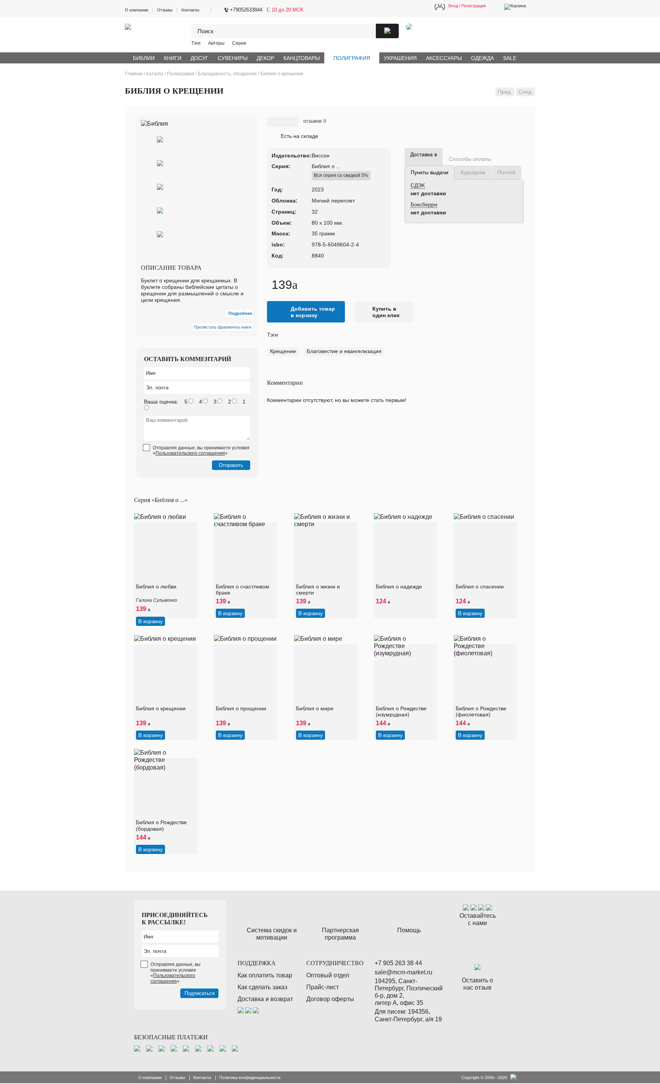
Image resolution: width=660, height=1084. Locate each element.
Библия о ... (326, 166)
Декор (265, 58)
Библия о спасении (480, 586)
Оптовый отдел (327, 975)
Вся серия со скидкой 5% (341, 175)
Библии (144, 58)
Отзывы (165, 10)
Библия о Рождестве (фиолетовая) (481, 711)
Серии (239, 43)
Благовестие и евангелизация (344, 351)
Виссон (321, 155)
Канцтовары (301, 58)
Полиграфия (351, 58)
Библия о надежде (399, 586)
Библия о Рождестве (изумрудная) (401, 711)
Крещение (283, 351)
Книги (172, 58)
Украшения (400, 58)
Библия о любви (156, 586)
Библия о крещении (161, 708)
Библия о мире (314, 708)
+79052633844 (246, 10)
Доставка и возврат (265, 999)
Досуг (200, 58)
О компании (136, 10)
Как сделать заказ (262, 987)
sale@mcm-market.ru (403, 972)
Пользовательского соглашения (190, 453)
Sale (509, 58)
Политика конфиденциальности (249, 1077)
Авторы (216, 43)
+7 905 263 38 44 (398, 963)
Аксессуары (444, 58)
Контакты (190, 10)
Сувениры (232, 58)
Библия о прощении (241, 708)
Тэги (196, 43)
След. (525, 92)
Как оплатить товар (265, 975)
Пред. (505, 92)
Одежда (482, 58)
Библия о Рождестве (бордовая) (161, 825)
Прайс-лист (322, 987)
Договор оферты (330, 999)
